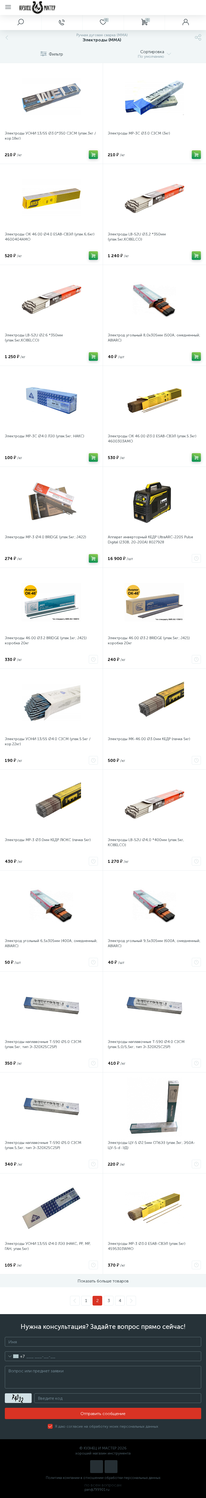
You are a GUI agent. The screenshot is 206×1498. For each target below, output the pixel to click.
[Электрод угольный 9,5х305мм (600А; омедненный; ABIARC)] (154, 905)
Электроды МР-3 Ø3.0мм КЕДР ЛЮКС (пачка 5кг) (48, 840)
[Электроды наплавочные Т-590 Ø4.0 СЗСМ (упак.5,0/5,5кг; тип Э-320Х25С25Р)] (154, 1006)
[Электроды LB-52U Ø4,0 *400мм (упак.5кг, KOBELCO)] (154, 804)
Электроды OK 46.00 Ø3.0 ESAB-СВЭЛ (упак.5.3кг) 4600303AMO (152, 438)
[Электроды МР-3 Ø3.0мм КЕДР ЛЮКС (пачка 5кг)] (51, 804)
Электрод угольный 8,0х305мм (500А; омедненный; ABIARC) (154, 338)
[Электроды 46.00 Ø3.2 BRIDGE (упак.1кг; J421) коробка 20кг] (51, 602)
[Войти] (185, 22)
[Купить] (93, 154)
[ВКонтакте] (96, 1466)
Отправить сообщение (103, 1413)
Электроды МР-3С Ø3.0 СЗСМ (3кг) (139, 133)
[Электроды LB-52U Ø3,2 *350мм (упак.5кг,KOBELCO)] (154, 198)
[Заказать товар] (196, 558)
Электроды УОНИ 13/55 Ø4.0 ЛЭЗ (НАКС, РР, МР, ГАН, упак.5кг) (48, 1246)
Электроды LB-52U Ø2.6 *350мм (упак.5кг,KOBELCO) (34, 338)
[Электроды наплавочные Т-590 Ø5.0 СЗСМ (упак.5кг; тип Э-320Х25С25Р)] (51, 1006)
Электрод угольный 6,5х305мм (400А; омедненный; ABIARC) (51, 943)
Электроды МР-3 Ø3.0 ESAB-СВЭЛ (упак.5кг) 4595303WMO (146, 1246)
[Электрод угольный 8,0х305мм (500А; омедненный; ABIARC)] (154, 299)
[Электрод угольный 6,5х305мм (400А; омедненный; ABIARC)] (51, 905)
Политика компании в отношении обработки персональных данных (103, 1478)
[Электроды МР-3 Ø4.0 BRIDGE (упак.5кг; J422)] (51, 501)
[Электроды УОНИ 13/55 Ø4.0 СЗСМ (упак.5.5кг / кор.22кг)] (51, 703)
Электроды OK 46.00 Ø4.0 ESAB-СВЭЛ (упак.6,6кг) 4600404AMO (49, 237)
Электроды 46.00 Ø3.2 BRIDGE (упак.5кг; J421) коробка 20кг (149, 640)
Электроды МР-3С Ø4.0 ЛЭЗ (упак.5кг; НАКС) (44, 436)
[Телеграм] (111, 1466)
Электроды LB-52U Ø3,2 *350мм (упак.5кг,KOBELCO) (137, 237)
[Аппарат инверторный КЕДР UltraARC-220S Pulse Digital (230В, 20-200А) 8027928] (154, 501)
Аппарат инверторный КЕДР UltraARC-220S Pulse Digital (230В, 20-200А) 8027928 (150, 539)
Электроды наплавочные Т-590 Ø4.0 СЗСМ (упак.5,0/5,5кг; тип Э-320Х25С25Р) (146, 1044)
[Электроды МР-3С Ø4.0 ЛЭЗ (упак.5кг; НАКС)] (51, 400)
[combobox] (15, 1356)
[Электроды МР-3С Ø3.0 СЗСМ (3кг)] (154, 98)
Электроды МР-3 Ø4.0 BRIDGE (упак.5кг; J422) (45, 537)
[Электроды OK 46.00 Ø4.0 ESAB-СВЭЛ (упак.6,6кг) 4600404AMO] (51, 198)
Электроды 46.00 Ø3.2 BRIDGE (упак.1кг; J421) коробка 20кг (46, 640)
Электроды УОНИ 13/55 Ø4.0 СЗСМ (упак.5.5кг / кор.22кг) (48, 741)
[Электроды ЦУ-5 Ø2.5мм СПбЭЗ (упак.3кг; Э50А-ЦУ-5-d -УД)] (154, 1107)
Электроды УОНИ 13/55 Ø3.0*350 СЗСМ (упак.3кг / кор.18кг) (50, 136)
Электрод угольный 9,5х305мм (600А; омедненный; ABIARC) (154, 943)
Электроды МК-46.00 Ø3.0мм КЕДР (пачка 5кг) (149, 739)
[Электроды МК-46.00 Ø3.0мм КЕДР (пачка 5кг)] (154, 703)
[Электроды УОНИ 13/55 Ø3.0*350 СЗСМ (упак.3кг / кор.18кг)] (51, 98)
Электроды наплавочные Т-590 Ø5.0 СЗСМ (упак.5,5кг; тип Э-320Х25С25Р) (43, 1145)
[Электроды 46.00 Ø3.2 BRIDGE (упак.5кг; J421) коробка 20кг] (154, 602)
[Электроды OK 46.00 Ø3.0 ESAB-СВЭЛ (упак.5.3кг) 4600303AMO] (154, 400)
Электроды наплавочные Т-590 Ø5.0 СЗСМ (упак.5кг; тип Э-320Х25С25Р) (43, 1044)
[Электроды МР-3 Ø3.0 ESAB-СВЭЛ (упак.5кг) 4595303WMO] (154, 1208)
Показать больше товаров (103, 1281)
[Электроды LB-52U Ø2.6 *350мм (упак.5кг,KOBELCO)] (51, 299)
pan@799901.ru (96, 1490)
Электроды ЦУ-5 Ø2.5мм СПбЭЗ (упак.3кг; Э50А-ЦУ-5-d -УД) (151, 1145)
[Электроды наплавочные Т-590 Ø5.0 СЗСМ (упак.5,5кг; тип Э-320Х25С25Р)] (51, 1107)
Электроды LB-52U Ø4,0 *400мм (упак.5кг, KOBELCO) (146, 842)
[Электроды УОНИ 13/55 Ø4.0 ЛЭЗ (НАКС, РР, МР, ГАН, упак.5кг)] (51, 1208)
